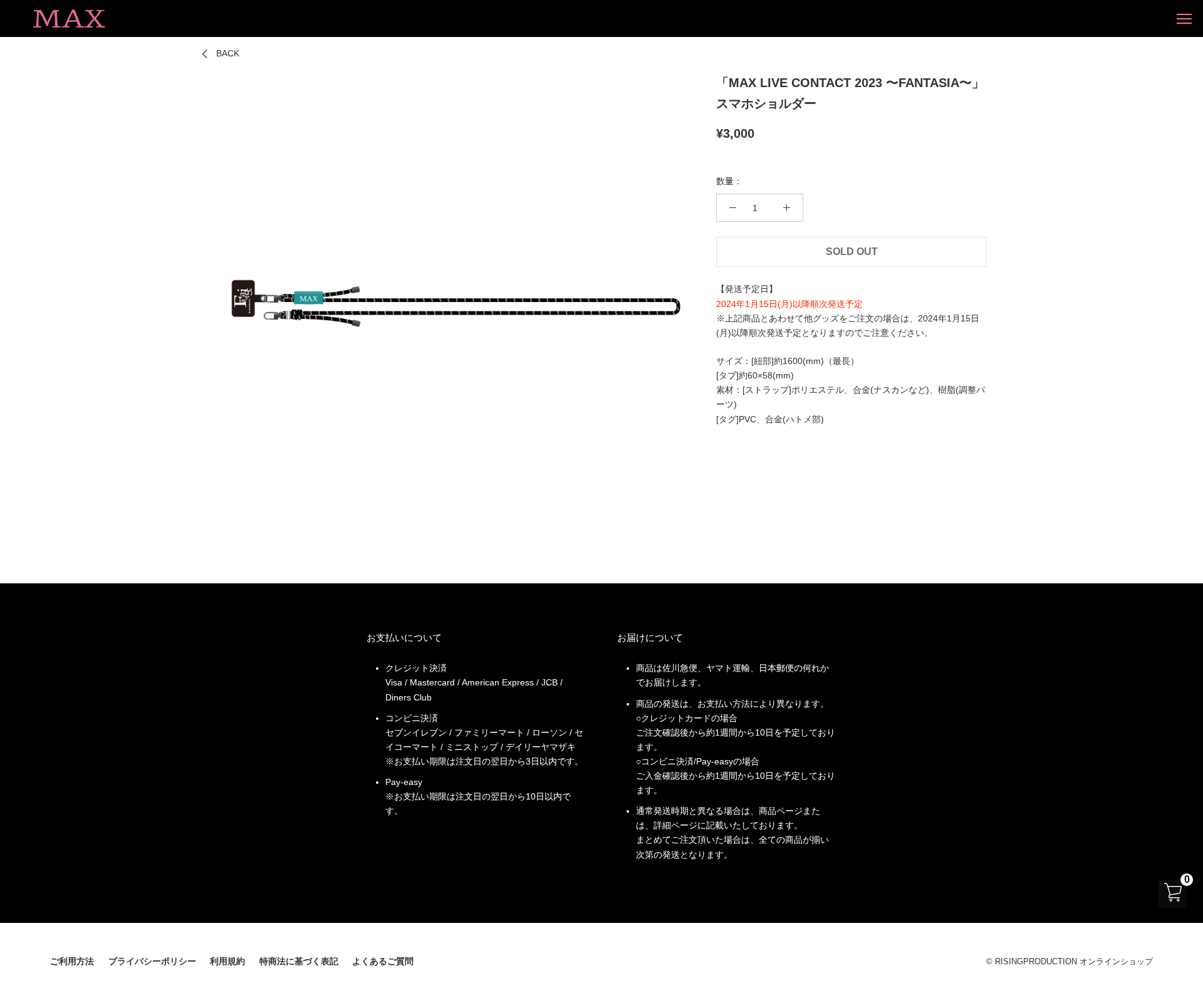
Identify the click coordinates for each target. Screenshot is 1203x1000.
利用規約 (227, 961)
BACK (227, 53)
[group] (453, 302)
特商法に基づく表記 (298, 961)
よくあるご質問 (383, 961)
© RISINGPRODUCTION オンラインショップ (1069, 961)
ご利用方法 (72, 961)
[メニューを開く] (1184, 18)
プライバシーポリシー (152, 961)
